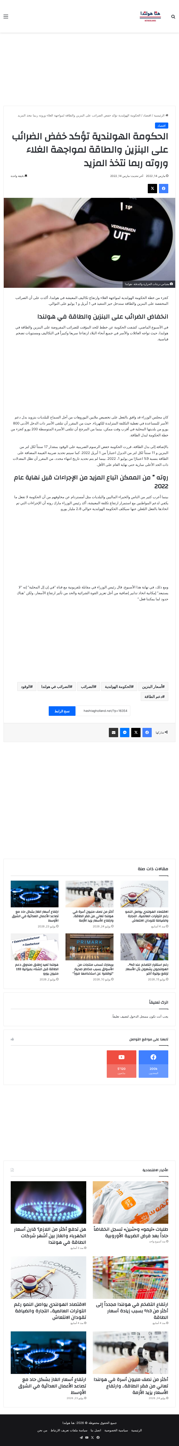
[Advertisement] (89, 67)
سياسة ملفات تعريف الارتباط (69, 1430)
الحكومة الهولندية (118, 686)
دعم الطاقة (153, 696)
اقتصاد (147, 115)
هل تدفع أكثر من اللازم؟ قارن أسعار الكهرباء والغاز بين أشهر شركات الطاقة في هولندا (50, 1236)
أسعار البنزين (152, 686)
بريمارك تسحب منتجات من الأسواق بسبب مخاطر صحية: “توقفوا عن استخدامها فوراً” (93, 969)
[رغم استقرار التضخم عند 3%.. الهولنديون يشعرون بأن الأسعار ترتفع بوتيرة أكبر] (144, 946)
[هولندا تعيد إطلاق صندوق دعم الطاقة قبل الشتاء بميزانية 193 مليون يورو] (35, 946)
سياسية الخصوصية (116, 1430)
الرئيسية (159, 115)
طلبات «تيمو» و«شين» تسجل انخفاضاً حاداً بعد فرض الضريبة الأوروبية (131, 1232)
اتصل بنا (96, 1430)
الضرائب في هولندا (55, 686)
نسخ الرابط (62, 711)
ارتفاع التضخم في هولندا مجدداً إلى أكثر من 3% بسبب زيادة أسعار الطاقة (132, 1311)
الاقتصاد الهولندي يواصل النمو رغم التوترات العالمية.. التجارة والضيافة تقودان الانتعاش (146, 916)
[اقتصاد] (150, 16)
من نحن (42, 1430)
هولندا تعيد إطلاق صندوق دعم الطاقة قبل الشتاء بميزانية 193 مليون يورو (37, 969)
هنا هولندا (68, 1423)
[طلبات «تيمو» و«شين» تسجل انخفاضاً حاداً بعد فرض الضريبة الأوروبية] (130, 1202)
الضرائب (87, 686)
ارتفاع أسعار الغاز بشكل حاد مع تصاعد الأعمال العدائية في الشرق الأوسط (35, 916)
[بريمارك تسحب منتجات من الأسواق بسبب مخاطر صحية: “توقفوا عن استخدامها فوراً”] (89, 946)
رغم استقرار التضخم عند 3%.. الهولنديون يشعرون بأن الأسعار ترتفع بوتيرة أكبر (147, 969)
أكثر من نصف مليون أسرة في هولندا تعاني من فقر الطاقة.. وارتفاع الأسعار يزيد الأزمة (93, 916)
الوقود (25, 686)
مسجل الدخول (139, 1016)
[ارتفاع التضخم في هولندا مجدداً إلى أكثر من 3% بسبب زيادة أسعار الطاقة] (130, 1277)
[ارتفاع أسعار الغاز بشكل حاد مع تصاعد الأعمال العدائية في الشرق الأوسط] (35, 894)
